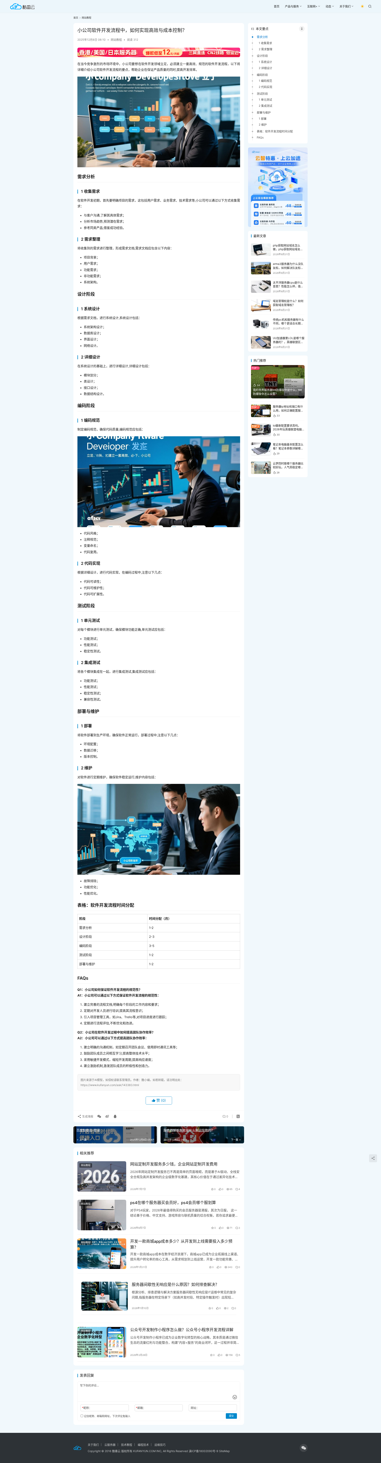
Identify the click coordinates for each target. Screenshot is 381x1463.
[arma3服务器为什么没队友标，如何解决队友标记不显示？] (261, 268)
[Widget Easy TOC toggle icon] (302, 29)
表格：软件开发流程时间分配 (275, 131)
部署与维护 (264, 112)
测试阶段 (262, 93)
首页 (276, 6)
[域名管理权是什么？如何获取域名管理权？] (261, 305)
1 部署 (263, 118)
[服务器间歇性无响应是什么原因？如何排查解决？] (104, 1296)
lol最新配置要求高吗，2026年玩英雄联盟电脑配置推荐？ (289, 429)
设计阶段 (262, 55)
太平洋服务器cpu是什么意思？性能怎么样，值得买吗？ (288, 286)
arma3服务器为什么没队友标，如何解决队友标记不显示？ (288, 267)
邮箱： (141, 1407)
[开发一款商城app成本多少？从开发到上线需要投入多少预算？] (101, 1253)
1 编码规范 (265, 80)
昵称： (87, 1407)
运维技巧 (159, 1444)
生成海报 (87, 1116)
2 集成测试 (265, 105)
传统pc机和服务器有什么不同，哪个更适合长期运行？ (288, 323)
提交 (231, 1415)
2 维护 (263, 124)
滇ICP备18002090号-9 (204, 1451)
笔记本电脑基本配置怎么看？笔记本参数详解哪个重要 (288, 448)
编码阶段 (262, 74)
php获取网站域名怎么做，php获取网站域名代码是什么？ (288, 249)
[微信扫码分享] (99, 1116)
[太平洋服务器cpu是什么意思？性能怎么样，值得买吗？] (261, 287)
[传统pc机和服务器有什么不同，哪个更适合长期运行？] (261, 324)
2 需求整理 (265, 49)
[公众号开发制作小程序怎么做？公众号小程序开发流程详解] (101, 1342)
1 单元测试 (265, 99)
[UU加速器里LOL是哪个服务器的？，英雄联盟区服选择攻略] (261, 342)
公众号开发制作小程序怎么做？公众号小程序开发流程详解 (181, 1329)
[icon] (304, 1448)
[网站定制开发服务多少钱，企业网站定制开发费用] (101, 1176)
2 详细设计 (265, 68)
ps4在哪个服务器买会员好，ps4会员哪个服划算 (173, 1202)
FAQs (260, 137)
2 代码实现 (265, 86)
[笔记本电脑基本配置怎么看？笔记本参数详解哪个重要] (261, 448)
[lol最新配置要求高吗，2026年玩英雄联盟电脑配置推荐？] (261, 430)
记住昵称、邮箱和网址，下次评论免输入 (106, 1416)
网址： (195, 1407)
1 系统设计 (265, 61)
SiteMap (224, 1451)
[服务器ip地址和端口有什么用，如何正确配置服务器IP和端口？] (261, 411)
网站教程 (116, 39)
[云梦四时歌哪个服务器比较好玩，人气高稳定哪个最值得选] (261, 467)
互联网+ (312, 6)
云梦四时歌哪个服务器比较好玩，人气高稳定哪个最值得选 (288, 467)
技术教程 (126, 1444)
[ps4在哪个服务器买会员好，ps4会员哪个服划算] (101, 1215)
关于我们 (345, 6)
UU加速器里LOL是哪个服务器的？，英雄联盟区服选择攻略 (288, 341)
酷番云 (116, 1451)
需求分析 (262, 36)
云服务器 (109, 1444)
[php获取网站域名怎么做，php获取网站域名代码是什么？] (261, 249)
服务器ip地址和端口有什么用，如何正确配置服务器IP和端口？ (288, 410)
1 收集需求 (265, 43)
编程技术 (143, 1444)
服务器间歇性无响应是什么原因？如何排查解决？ (175, 1284)
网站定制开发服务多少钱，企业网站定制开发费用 (173, 1164)
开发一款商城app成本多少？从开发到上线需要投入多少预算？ (181, 1244)
